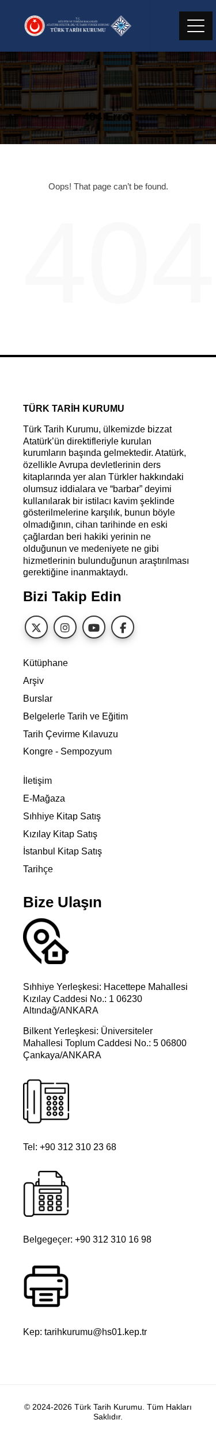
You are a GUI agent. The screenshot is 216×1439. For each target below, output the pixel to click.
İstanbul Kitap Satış (62, 851)
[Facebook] (122, 627)
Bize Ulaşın (62, 902)
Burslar (37, 698)
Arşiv (33, 681)
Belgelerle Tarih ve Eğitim (75, 716)
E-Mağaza (44, 798)
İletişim (37, 781)
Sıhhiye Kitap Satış (62, 816)
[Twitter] (36, 627)
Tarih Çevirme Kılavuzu (70, 734)
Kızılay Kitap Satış (60, 834)
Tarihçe (38, 869)
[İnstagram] (65, 627)
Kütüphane (45, 663)
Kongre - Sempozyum (67, 751)
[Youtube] (93, 627)
